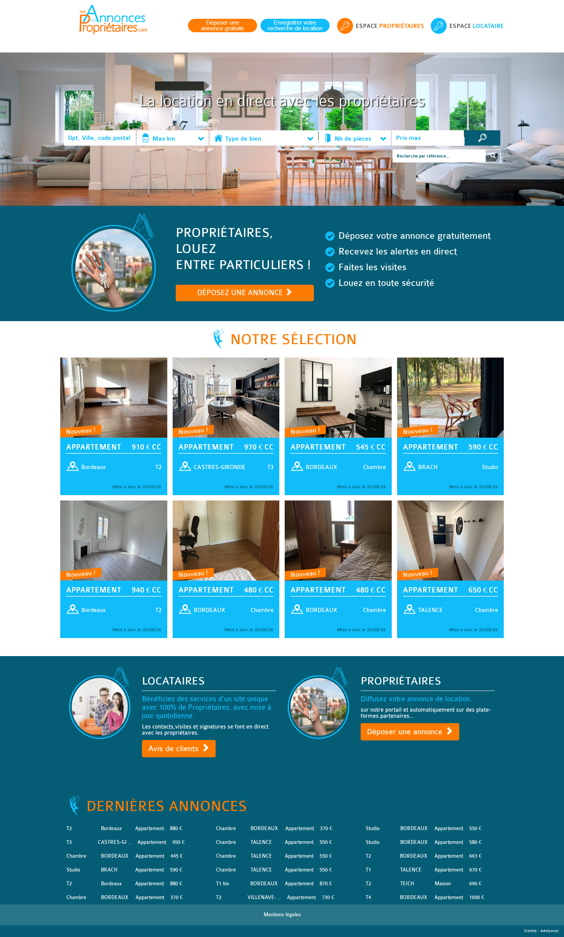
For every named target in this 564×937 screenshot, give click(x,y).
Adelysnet (549, 931)
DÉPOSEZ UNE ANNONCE (241, 293)
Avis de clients (174, 748)
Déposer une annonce (406, 731)
